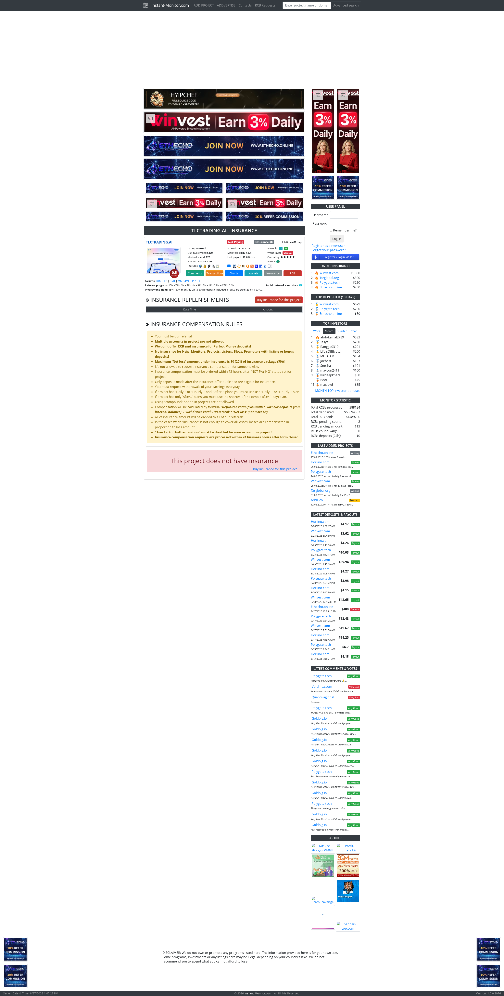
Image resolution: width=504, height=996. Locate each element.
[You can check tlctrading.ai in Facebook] (300, 285)
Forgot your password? (329, 250)
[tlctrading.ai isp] (234, 266)
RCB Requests (265, 5)
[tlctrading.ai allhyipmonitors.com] (265, 266)
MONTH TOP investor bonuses (337, 390)
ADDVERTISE (226, 5)
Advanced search (346, 5)
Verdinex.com (322, 686)
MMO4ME (184, 281)
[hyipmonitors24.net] (252, 266)
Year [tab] (354, 331)
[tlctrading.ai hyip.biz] (270, 266)
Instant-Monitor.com (170, 5)
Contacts (245, 5)
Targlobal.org (329, 278)
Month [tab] (329, 331)
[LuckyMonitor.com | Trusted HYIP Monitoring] (323, 865)
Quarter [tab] (341, 331)
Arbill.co (317, 500)
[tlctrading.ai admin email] (229, 266)
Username (320, 215)
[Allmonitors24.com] (247, 266)
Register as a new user (328, 245)
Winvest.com (329, 273)
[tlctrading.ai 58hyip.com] (260, 266)
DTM (158, 281)
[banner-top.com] (348, 926)
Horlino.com (320, 462)
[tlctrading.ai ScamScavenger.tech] (243, 266)
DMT (172, 281)
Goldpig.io (319, 718)
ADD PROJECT (204, 5)
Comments (195, 273)
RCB (292, 273)
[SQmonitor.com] (348, 865)
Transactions (215, 273)
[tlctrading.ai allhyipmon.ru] (256, 266)
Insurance (273, 273)
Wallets (253, 273)
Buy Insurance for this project (279, 300)
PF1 (194, 281)
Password (320, 223)
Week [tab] (316, 331)
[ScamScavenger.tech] (323, 900)
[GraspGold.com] (348, 891)
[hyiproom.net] (323, 917)
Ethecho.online (331, 287)
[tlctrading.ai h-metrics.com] (239, 266)
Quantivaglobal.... (324, 697)
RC (165, 281)
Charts (234, 273)
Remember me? (345, 230)
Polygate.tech (330, 282)
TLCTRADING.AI (159, 242)
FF (200, 281)
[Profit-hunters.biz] (348, 848)
